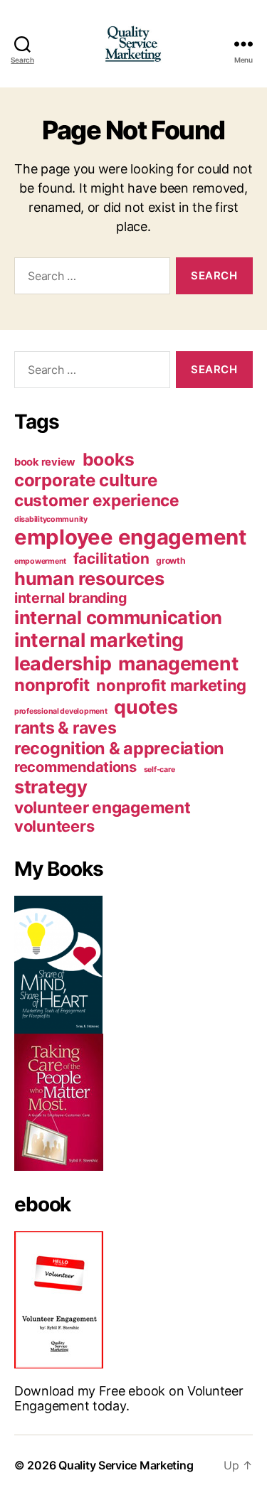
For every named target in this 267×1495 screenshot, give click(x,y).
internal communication (118, 617)
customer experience (96, 500)
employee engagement (130, 537)
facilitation (111, 558)
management (178, 663)
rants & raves (65, 728)
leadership (62, 663)
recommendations (75, 767)
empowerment (40, 561)
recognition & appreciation (119, 748)
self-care (159, 769)
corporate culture (85, 480)
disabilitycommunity (51, 519)
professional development (61, 711)
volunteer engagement (102, 807)
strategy (51, 787)
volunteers (54, 826)
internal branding (70, 597)
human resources (89, 578)
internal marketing (99, 640)
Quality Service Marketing (125, 1465)
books (109, 459)
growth (170, 560)
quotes (145, 706)
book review (44, 462)
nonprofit (52, 685)
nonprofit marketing (171, 685)
